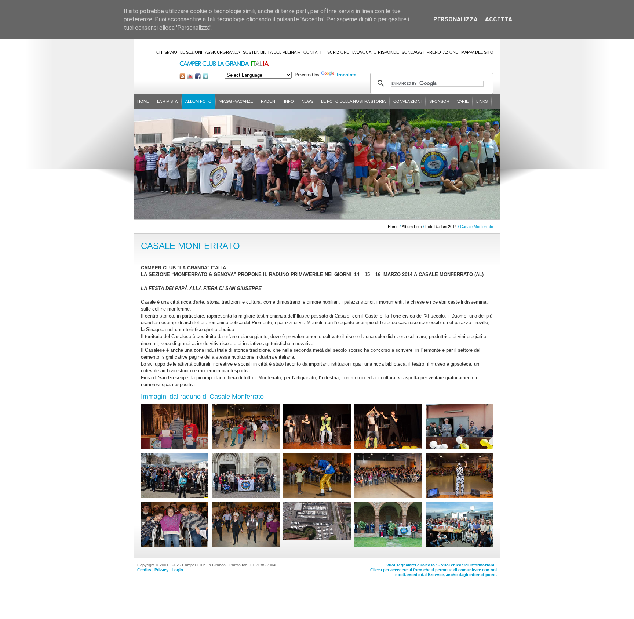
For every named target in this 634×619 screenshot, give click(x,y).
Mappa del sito (477, 52)
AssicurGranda (222, 52)
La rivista (167, 101)
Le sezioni (191, 52)
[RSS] (182, 77)
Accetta (498, 19)
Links (482, 101)
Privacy (161, 570)
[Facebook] (198, 77)
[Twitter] (205, 77)
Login (177, 570)
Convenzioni (407, 101)
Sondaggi (413, 52)
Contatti (313, 52)
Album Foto (198, 101)
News (307, 101)
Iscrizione (337, 52)
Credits (144, 570)
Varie (463, 101)
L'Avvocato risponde (375, 52)
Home (143, 101)
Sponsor (439, 101)
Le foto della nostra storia (353, 101)
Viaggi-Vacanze (236, 101)
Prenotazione (442, 52)
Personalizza (455, 19)
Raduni (268, 101)
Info (289, 101)
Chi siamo (166, 52)
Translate (346, 74)
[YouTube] (190, 77)
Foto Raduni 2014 (441, 226)
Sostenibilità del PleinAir (271, 52)
